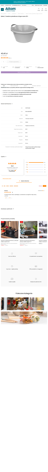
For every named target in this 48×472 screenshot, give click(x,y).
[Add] (5, 61)
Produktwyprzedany (14, 61)
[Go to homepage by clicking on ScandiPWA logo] (10, 9)
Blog (33, 5)
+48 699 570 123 (8, 5)
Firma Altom (24, 5)
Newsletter (45, 5)
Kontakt (2, 5)
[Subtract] (2, 61)
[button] (24, 33)
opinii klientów (12, 167)
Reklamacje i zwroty (38, 5)
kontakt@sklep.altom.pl (16, 5)
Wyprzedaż (34, 300)
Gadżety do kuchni (9, 314)
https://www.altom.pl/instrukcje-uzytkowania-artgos (33, 147)
